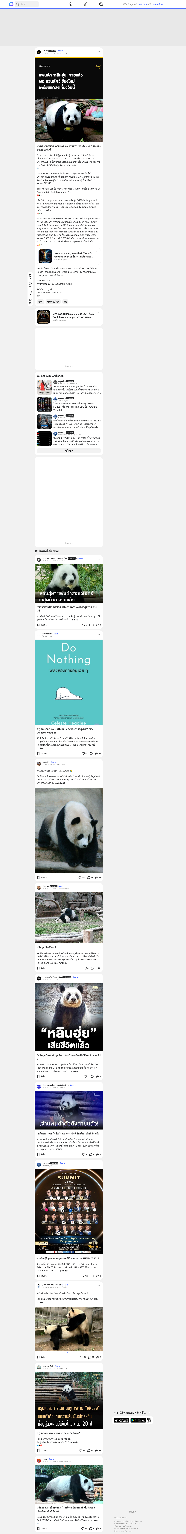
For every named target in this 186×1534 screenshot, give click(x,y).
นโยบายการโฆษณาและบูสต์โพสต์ (126, 1524)
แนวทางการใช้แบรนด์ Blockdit (125, 1528)
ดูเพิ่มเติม (63, 962)
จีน (65, 301)
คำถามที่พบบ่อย (135, 1521)
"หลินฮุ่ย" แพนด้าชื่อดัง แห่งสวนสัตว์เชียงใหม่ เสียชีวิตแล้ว (68, 1133)
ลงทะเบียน (158, 4)
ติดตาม (60, 51)
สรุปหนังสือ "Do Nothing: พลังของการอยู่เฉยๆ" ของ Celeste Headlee (65, 730)
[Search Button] (18, 4)
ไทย (130, 1531)
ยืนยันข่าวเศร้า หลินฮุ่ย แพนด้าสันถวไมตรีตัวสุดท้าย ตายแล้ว (67, 608)
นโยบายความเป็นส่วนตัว (123, 1526)
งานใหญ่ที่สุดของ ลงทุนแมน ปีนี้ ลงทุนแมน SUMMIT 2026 (68, 1258)
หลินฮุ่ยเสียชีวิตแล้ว (47, 947)
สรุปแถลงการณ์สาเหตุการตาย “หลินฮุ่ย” (58, 1433)
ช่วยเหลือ (124, 1521)
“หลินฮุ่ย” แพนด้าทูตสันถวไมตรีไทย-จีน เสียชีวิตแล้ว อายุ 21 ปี (69, 1056)
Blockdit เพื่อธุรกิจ (120, 1531)
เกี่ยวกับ (117, 1521)
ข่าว (40, 301)
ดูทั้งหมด (69, 450)
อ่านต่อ (74, 619)
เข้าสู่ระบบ (142, 4)
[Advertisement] (93, 27)
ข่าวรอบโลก (53, 301)
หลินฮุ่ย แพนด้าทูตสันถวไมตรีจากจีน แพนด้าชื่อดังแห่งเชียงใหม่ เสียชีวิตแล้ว (66, 1509)
